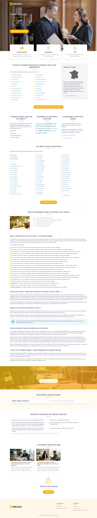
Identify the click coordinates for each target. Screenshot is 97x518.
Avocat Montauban (41, 184)
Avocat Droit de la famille (16, 249)
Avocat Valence (66, 186)
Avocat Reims (65, 166)
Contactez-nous (45, 433)
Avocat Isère (14, 86)
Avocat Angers (14, 170)
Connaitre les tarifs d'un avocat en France (45, 221)
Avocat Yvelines (15, 99)
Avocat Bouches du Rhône (17, 77)
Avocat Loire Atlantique (16, 88)
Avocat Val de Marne (16, 97)
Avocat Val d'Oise (39, 95)
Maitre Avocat (14, 253)
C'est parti (48, 492)
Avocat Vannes (66, 190)
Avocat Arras (13, 174)
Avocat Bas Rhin (39, 74)
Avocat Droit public (15, 267)
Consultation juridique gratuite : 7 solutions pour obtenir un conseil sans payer (48, 464)
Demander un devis (19, 31)
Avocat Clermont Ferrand (16, 193)
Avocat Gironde (15, 79)
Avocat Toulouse (66, 180)
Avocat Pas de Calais (16, 90)
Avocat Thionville (66, 176)
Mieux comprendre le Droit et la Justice (45, 218)
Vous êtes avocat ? (77, 508)
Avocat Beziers (14, 182)
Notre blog (75, 506)
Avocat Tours (65, 182)
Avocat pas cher (14, 271)
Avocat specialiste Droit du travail (18, 257)
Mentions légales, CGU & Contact (80, 510)
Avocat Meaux (40, 180)
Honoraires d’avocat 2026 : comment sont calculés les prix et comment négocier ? (21, 464)
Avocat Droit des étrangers (17, 275)
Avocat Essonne (39, 77)
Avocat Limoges (40, 176)
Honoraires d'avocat (67, 137)
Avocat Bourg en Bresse (16, 186)
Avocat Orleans (66, 156)
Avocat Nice (39, 194)
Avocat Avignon (14, 176)
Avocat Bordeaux (14, 184)
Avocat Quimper (66, 164)
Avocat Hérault (15, 83)
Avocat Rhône (39, 90)
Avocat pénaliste (15, 251)
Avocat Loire (38, 86)
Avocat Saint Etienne (67, 172)
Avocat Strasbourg (66, 174)
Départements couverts (62, 508)
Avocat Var (38, 97)
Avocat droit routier (15, 269)
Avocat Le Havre (40, 168)
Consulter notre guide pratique (69, 135)
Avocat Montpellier (41, 186)
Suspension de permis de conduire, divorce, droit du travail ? (49, 219)
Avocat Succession (15, 259)
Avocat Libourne (40, 172)
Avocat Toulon (66, 178)
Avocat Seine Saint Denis (17, 95)
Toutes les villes (66, 195)
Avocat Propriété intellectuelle (18, 265)
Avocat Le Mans (40, 170)
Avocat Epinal (40, 162)
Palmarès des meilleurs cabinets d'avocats (20, 281)
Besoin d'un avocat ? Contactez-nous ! (49, 107)
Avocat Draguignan (41, 160)
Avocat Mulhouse (40, 188)
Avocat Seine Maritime (40, 92)
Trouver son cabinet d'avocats (43, 225)
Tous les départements (41, 99)
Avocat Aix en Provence (16, 166)
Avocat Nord (38, 88)
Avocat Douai (39, 158)
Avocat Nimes (65, 154)
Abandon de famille (15, 277)
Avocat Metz (39, 182)
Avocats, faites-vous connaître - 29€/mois (74, 4)
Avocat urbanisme (15, 273)
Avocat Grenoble (40, 164)
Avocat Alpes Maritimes (16, 74)
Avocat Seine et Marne (16, 92)
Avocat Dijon (39, 156)
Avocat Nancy (40, 190)
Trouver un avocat (48, 202)
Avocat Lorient (40, 178)
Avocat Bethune (14, 180)
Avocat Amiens (14, 168)
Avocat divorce (14, 247)
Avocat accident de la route (17, 279)
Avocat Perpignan (66, 158)
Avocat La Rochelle (41, 166)
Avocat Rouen (66, 170)
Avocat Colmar (40, 154)
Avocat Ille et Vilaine (40, 83)
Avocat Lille (39, 174)
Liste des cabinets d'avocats (71, 95)
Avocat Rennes (66, 168)
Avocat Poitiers (66, 160)
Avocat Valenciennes (67, 188)
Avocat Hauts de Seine (41, 81)
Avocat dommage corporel (17, 263)
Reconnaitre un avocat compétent (44, 223)
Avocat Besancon (14, 178)
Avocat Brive (13, 190)
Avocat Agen (13, 164)
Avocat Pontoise (66, 162)
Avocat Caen (14, 191)
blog (58, 445)
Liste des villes (60, 506)
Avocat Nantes (40, 192)
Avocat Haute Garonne (41, 79)
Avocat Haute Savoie (16, 81)
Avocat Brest (13, 188)
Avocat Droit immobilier (16, 255)
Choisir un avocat (15, 261)
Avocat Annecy (14, 172)
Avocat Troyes (66, 184)
